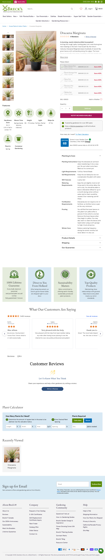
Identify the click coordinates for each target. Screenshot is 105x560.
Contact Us (33, 534)
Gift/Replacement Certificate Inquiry (35, 519)
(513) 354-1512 (88, 2)
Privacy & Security (89, 521)
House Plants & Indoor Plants (18, 26)
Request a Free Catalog (37, 511)
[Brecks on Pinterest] (99, 2)
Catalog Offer (34, 527)
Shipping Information (90, 514)
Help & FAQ (87, 511)
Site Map (86, 530)
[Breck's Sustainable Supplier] (65, 274)
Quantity (63, 104)
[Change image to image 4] (8, 70)
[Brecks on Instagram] (101, 2)
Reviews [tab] (10, 356)
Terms (94, 555)
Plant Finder (33, 524)
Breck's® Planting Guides (64, 532)
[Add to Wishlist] (17, 460)
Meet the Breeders (8, 528)
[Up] (8, 33)
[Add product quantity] (69, 108)
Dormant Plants (61, 536)
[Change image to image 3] (8, 57)
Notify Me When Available (81, 115)
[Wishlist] (81, 9)
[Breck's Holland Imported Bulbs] (39, 274)
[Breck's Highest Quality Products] (91, 274)
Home (4, 26)
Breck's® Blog (60, 539)
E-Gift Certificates (35, 514)
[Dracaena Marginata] (36, 51)
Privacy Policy (85, 555)
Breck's (34, 555)
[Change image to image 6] (8, 95)
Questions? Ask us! (62, 514)
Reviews (5, 514)
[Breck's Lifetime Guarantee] (14, 274)
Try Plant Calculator (82, 134)
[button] (5, 334)
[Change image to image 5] (8, 82)
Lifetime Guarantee (9, 532)
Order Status (33, 530)
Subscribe (96, 484)
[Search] (72, 9)
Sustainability (7, 525)
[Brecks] (12, 8)
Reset (88, 420)
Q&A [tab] (19, 356)
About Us (5, 511)
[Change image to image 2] (8, 45)
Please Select (64, 62)
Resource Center (62, 543)
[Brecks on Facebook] (96, 2)
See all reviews (92, 316)
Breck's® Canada (8, 518)
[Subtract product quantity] (62, 108)
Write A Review (52, 389)
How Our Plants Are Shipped (92, 518)
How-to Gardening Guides (65, 517)
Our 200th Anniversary (10, 521)
